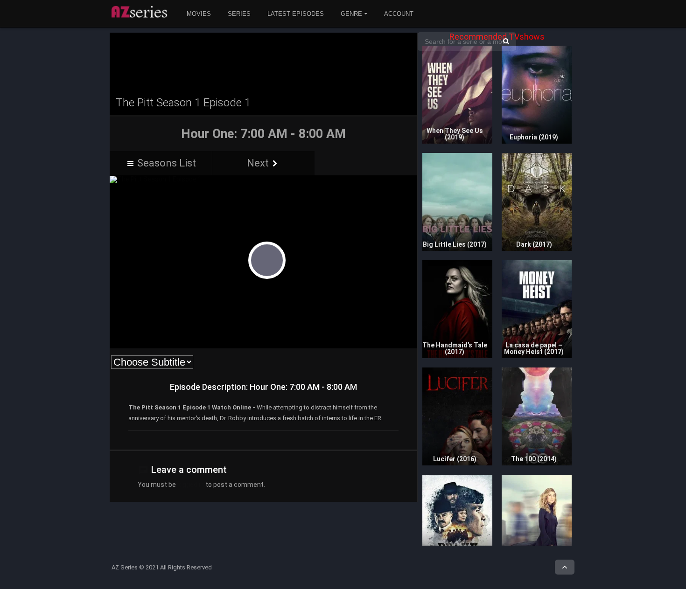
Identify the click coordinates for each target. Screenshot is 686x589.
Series (239, 13)
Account (398, 13)
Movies (199, 13)
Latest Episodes (295, 13)
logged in (190, 484)
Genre (351, 13)
